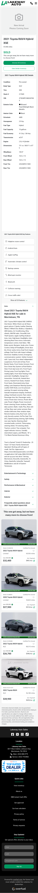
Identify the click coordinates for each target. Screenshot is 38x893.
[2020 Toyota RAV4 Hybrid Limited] (19, 579)
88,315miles (30, 647)
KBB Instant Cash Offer (19, 797)
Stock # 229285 (7, 641)
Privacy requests (19, 825)
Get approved (19, 803)
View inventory (19, 786)
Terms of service (19, 820)
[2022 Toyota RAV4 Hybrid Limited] (19, 532)
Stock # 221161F (8, 687)
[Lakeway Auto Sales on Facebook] (11, 734)
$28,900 (7, 699)
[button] (32, 3)
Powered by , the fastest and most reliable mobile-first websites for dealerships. (19, 882)
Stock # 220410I (8, 548)
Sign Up (19, 866)
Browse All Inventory (19, 63)
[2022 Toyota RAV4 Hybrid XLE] (19, 625)
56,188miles (30, 693)
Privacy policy (19, 814)
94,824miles (30, 600)
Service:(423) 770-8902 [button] (20, 757)
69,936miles (30, 553)
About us (19, 791)
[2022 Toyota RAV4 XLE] (19, 672)
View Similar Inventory (19, 68)
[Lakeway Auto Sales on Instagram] (21, 734)
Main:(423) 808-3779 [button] (20, 754)
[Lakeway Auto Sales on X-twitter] (16, 734)
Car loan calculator (19, 808)
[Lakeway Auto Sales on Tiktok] (26, 734)
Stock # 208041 (7, 594)
